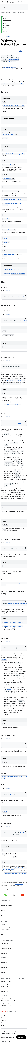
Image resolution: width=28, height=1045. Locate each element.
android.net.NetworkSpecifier (10, 67)
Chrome (3, 1018)
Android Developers (5, 12)
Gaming (3, 924)
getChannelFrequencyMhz (10, 191)
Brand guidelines (16, 1031)
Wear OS (3, 946)
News (2, 913)
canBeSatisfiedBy (8, 154)
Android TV (4, 953)
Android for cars (5, 951)
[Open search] (18, 2)
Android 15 (4, 965)
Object (9, 178)
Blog (2, 915)
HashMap (4, 659)
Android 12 (4, 972)
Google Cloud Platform (7, 1023)
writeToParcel (7, 254)
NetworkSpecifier (13, 59)
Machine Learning (5, 927)
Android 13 (4, 970)
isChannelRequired (8, 229)
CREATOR (5, 138)
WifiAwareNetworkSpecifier (12, 133)
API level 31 (8, 314)
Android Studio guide (6, 981)
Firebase (3, 1020)
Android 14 (4, 967)
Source (3, 910)
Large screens (4, 943)
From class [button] (11, 269)
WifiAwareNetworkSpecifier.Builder (13, 83)
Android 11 (3, 975)
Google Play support (6, 1003)
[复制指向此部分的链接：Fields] (7, 282)
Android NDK (4, 991)
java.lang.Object (5, 65)
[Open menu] (2, 2)
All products (4, 1025)
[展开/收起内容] (8, 16)
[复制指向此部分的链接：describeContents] (15, 357)
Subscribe (21, 1037)
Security (3, 908)
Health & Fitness (5, 929)
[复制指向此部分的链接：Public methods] (16, 306)
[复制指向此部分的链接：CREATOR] (10, 287)
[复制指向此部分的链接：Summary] (11, 92)
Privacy (3, 934)
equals (5, 178)
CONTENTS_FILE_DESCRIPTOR (12, 384)
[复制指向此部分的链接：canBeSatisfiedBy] (15, 311)
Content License (19, 884)
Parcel (14, 254)
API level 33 (8, 542)
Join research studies (6, 1005)
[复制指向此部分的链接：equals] (7, 414)
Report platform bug (6, 998)
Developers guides (5, 984)
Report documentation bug (8, 1000)
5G (2, 937)
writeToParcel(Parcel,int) (15, 380)
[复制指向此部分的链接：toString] (8, 785)
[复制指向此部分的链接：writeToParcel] (12, 824)
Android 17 (4, 960)
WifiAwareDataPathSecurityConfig (13, 199)
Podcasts (3, 918)
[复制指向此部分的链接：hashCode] (10, 639)
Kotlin (20, 51)
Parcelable (12, 61)
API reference (6, 7)
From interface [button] (14, 122)
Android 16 (4, 962)
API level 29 (8, 36)
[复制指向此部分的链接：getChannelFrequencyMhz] (21, 539)
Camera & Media (5, 932)
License (8, 1031)
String (5, 238)
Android (3, 903)
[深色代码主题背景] (26, 295)
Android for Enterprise (6, 905)
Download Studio (5, 989)
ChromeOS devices (6, 948)
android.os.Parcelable (18, 122)
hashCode (5, 219)
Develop (14, 12)
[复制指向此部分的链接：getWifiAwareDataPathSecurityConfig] (7, 594)
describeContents (8, 164)
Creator (18, 132)
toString (5, 242)
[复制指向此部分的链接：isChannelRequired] (16, 736)
